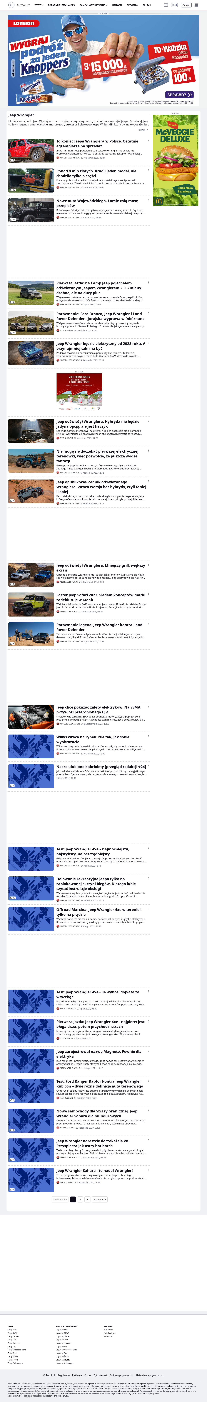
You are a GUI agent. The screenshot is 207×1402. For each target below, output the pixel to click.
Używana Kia (61, 1346)
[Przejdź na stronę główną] (11, 7)
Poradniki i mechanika (61, 5)
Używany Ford (62, 1339)
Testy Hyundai (14, 1343)
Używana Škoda (62, 1356)
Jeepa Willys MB (102, 124)
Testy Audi (12, 1329)
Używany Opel (62, 1353)
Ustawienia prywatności (149, 1375)
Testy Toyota (13, 1360)
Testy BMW (12, 1333)
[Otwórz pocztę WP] (166, 5)
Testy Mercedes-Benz (17, 1349)
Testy (38, 5)
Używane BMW (62, 1333)
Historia (117, 5)
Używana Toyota (63, 1360)
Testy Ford (12, 1339)
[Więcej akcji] (148, 140)
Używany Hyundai (63, 1343)
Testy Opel (12, 1353)
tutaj (66, 1396)
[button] (174, 5)
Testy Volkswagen (15, 1363)
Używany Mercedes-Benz (66, 1349)
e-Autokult (108, 1329)
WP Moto (108, 1336)
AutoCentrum (109, 1333)
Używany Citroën (63, 1336)
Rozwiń (141, 129)
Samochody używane (92, 5)
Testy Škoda (13, 1356)
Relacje (147, 5)
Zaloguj (186, 4)
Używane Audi (62, 1329)
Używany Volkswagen (65, 1363)
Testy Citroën (13, 1336)
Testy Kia (11, 1346)
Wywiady (132, 5)
